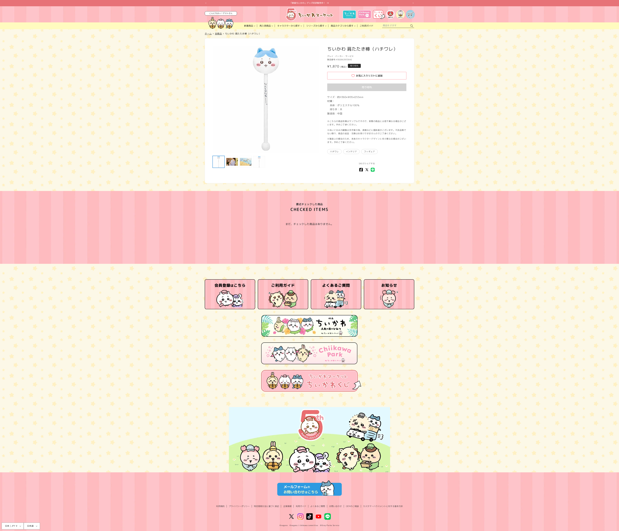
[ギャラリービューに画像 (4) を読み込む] (259, 162)
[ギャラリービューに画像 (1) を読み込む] (219, 162)
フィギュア (369, 151)
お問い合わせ (335, 506)
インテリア (351, 151)
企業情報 (287, 506)
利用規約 (220, 506)
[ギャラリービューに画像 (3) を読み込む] (246, 162)
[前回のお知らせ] (205, 3)
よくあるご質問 (317, 506)
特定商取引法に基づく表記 (266, 506)
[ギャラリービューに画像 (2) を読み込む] (232, 162)
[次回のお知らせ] (413, 3)
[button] (249, 25)
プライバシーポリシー (239, 506)
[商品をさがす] (411, 26)
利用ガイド (301, 506)
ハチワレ (334, 151)
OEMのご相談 (352, 506)
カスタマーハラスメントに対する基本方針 (383, 506)
